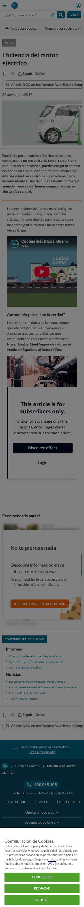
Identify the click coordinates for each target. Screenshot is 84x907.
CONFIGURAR (42, 877)
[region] (42, 867)
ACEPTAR (42, 900)
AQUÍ (51, 863)
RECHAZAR (42, 888)
